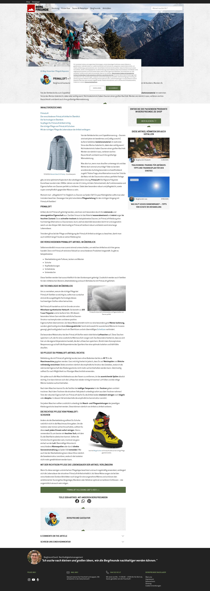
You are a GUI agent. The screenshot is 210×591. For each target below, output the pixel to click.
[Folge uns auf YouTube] (33, 581)
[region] (105, 76)
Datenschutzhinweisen (91, 82)
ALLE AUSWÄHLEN (113, 88)
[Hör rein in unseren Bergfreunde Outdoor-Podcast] (38, 581)
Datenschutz (150, 581)
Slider (132, 141)
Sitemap (148, 583)
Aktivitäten (107, 8)
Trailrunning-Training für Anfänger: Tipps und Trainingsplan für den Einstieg (149, 168)
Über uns (148, 577)
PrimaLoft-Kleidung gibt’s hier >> (83, 489)
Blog (44, 71)
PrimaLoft (44, 113)
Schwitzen (101, 329)
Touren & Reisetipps (80, 8)
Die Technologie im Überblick (51, 120)
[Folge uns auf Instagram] (29, 581)
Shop (28, 2)
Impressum (149, 579)
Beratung (55, 8)
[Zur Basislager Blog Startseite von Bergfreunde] (38, 8)
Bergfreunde (95, 8)
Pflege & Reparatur (62, 71)
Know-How (65, 8)
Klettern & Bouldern (145, 83)
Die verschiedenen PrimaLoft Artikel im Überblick (60, 116)
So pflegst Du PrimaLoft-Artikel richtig (55, 123)
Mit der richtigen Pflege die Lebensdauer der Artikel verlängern (65, 129)
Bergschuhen (97, 451)
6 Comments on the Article (53, 536)
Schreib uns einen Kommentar (55, 541)
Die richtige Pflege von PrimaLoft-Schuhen (57, 126)
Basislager (36, 2)
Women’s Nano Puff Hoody (57, 174)
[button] (77, 501)
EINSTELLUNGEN (97, 88)
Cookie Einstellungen (153, 586)
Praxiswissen (134, 180)
